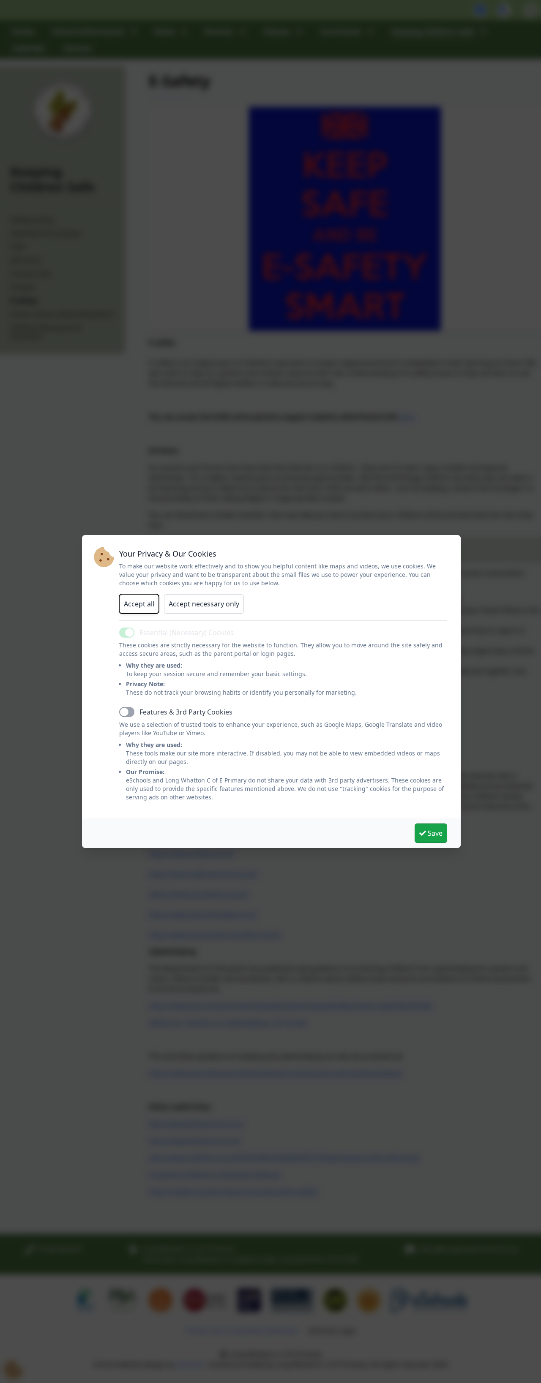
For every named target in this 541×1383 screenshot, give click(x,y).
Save (434, 833)
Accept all (139, 604)
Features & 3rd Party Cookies (185, 712)
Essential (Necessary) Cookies (186, 632)
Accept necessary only (204, 604)
